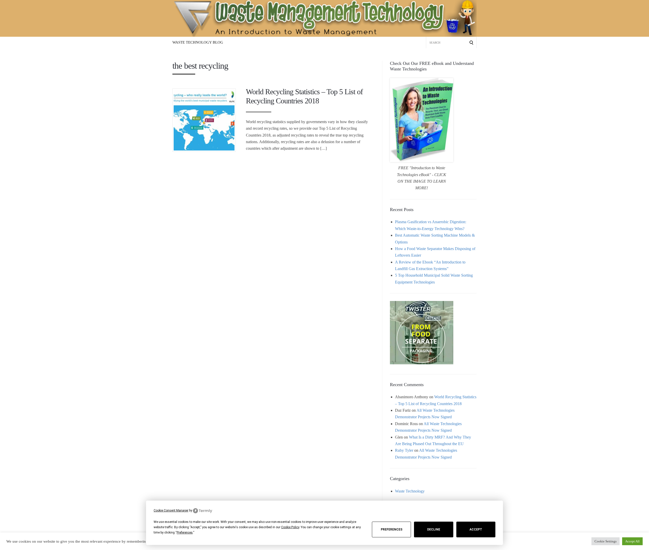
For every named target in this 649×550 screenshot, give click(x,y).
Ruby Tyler (404, 450)
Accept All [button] (632, 541)
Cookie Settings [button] (605, 541)
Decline (433, 529)
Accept (476, 529)
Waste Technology (410, 491)
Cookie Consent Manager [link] (171, 510)
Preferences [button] (185, 532)
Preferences (391, 529)
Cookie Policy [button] (290, 527)
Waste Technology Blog (197, 42)
